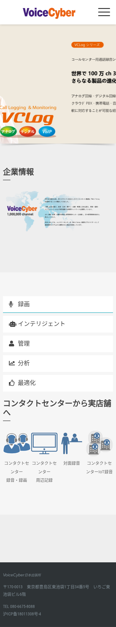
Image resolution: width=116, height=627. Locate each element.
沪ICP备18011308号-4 (22, 614)
